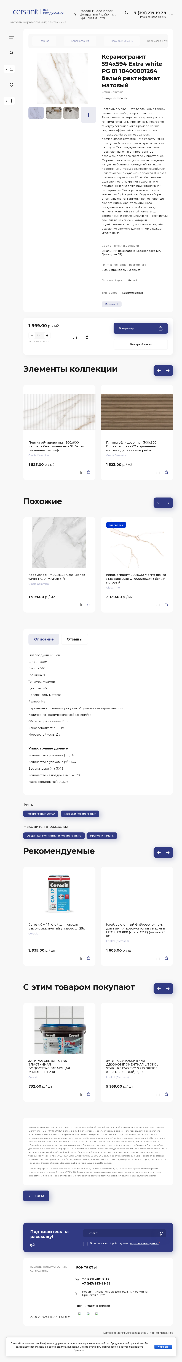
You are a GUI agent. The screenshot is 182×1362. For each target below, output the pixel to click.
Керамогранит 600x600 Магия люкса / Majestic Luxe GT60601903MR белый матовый (136, 578)
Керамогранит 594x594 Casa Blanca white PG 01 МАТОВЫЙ (56, 576)
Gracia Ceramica (112, 91)
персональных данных (144, 1243)
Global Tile (113, 587)
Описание (44, 639)
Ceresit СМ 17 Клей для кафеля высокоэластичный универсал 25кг (57, 926)
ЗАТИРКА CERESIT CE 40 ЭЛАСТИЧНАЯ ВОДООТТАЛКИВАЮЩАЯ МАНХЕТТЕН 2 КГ (49, 1066)
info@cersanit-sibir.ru (153, 17)
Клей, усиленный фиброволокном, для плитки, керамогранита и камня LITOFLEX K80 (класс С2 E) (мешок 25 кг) (135, 930)
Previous (158, 370)
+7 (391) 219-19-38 (149, 13)
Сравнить (75, 337)
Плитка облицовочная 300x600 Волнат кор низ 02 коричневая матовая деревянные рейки (131, 446)
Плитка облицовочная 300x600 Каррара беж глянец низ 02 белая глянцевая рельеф (56, 446)
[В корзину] (87, 472)
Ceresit (33, 933)
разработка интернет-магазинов (152, 1332)
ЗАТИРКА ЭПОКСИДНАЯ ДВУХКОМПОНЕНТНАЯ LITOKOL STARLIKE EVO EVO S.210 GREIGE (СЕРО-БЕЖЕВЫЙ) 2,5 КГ (132, 1066)
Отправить (160, 1233)
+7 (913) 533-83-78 (96, 1283)
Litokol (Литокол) (117, 941)
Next (167, 370)
